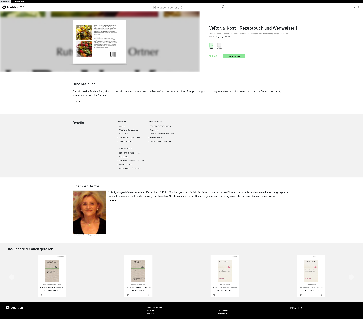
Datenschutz (223, 310)
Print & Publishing (18, 1)
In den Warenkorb (234, 56)
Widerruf (150, 310)
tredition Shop (5, 1)
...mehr (77, 101)
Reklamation (152, 313)
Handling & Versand (154, 307)
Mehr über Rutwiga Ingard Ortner (86, 235)
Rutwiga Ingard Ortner (222, 36)
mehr (112, 200)
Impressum (222, 313)
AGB (219, 307)
